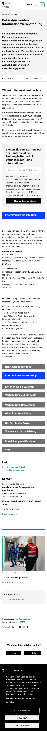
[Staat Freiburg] (5, 671)
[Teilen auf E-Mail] (27, 627)
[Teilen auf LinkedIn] (20, 627)
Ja (15, 653)
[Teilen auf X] (13, 627)
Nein (33, 653)
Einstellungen (22, 710)
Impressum (19, 670)
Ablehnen (22, 718)
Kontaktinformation (16, 599)
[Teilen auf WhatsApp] (24, 627)
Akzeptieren (22, 725)
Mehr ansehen (31, 78)
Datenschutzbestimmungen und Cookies (21, 700)
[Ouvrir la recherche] (42, 4)
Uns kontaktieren (10, 514)
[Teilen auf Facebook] (16, 627)
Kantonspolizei (24, 619)
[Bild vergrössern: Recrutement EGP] (23, 553)
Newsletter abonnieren (25, 201)
